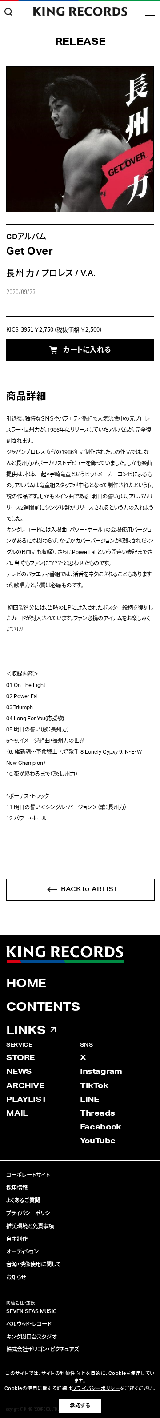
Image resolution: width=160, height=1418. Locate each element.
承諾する (80, 1405)
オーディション (22, 1251)
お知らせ (16, 1277)
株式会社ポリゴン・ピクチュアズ (42, 1349)
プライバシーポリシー (30, 1213)
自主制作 (17, 1239)
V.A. (88, 273)
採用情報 (17, 1188)
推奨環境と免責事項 (30, 1226)
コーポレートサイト (28, 1175)
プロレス (57, 273)
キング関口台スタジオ (31, 1337)
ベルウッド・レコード (28, 1324)
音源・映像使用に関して (33, 1264)
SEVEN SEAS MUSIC (31, 1311)
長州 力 (20, 273)
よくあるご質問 (23, 1200)
